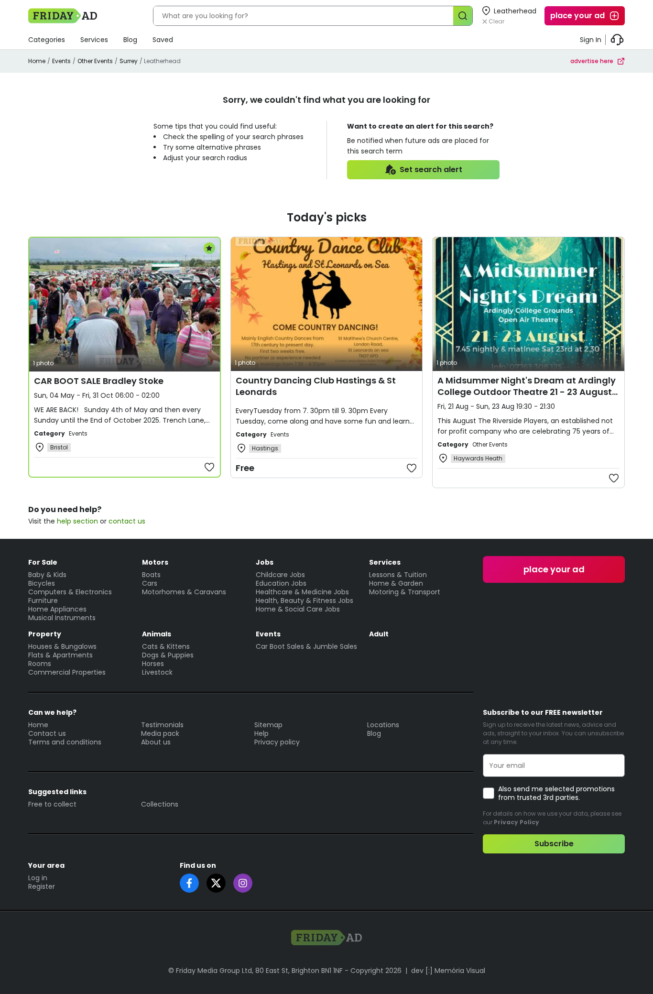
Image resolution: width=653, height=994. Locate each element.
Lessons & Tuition (398, 574)
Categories (46, 39)
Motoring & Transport (404, 592)
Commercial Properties (67, 672)
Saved (162, 39)
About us (156, 742)
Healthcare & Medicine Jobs (302, 592)
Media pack (160, 733)
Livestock (157, 672)
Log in (37, 878)
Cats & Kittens (166, 646)
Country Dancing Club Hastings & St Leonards (316, 386)
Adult (379, 634)
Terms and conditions (64, 742)
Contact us (47, 733)
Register (41, 886)
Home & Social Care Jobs (298, 609)
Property (44, 634)
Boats (151, 574)
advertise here (591, 61)
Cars (149, 583)
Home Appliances (57, 609)
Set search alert (431, 169)
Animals (156, 634)
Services (94, 39)
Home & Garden (396, 583)
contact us (127, 521)
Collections (159, 804)
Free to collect (52, 804)
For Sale (42, 562)
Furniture (43, 600)
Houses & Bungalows (62, 646)
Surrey (129, 61)
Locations (383, 725)
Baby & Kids (47, 574)
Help (261, 733)
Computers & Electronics (70, 592)
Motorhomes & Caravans (184, 592)
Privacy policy (277, 742)
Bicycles (41, 583)
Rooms (39, 663)
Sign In (590, 39)
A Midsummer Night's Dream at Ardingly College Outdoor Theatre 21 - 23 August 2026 (526, 391)
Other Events (95, 61)
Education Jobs (281, 583)
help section (77, 521)
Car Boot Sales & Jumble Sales (306, 646)
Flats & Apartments (60, 655)
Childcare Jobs (280, 574)
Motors (155, 562)
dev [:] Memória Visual (448, 970)
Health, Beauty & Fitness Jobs (304, 600)
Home (36, 61)
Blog (130, 39)
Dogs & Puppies (168, 655)
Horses (153, 663)
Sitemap (268, 725)
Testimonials (162, 725)
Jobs (264, 562)
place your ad (577, 15)
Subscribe (554, 843)
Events (61, 61)
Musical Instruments (62, 617)
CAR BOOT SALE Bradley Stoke (98, 381)
